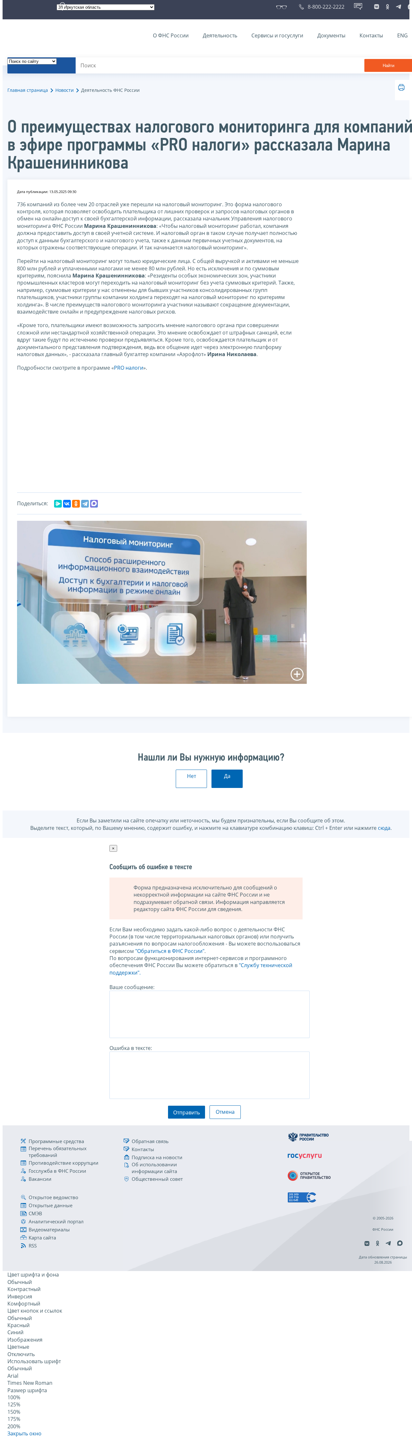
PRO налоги (128, 367)
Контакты (371, 35)
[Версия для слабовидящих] (282, 6)
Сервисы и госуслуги (277, 35)
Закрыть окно (24, 1433)
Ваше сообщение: (131, 987)
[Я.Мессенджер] (58, 504)
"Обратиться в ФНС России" (169, 951)
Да (227, 776)
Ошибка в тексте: (130, 1048)
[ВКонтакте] (67, 504)
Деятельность (220, 35)
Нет (191, 776)
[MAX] (94, 504)
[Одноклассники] (76, 504)
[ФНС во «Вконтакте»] (376, 7)
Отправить (186, 1112)
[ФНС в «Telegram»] (398, 7)
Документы (331, 35)
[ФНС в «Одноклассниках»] (387, 7)
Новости (64, 90)
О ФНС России (171, 35)
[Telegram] (85, 504)
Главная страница (27, 90)
